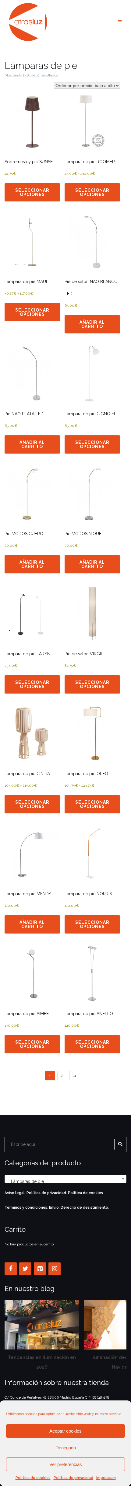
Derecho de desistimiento (84, 1207)
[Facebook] (11, 1268)
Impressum (106, 1478)
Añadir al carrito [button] (92, 324)
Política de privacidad (73, 1478)
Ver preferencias (65, 1464)
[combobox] (65, 1179)
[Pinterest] (40, 1268)
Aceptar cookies (65, 1431)
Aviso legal (15, 1193)
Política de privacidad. (47, 1193)
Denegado (65, 1447)
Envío (54, 1207)
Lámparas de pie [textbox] (63, 1181)
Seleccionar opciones (32, 192)
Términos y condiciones (26, 1207)
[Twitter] (25, 1268)
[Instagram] (54, 1268)
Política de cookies (33, 1478)
